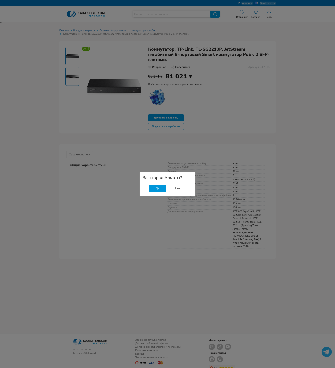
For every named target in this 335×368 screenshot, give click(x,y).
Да (157, 188)
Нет (177, 188)
